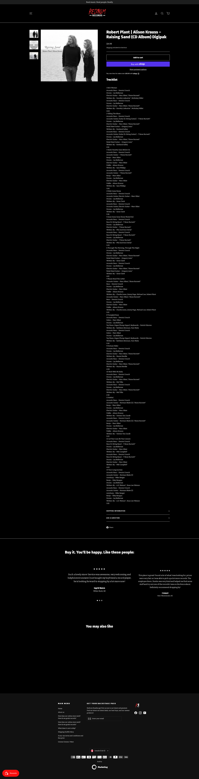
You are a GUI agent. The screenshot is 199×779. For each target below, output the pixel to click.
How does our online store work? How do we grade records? (69, 717)
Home (60, 708)
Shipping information (115, 511)
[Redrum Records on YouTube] (144, 712)
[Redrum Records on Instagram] (140, 712)
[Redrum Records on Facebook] (135, 712)
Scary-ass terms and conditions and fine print (70, 737)
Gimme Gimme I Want (66, 742)
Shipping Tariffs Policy (66, 732)
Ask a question (113, 518)
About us (61, 712)
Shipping (109, 47)
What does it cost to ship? (67, 728)
